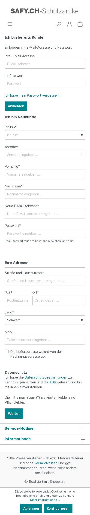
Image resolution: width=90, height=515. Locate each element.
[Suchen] (59, 24)
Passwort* (13, 225)
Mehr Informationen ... (45, 500)
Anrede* (11, 147)
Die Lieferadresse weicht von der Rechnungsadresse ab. (36, 354)
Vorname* (12, 166)
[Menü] (10, 24)
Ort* (35, 292)
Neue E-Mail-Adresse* (22, 206)
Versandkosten (45, 463)
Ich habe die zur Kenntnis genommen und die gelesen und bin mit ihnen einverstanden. (43, 382)
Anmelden (16, 106)
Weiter (14, 413)
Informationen (18, 438)
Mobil (9, 332)
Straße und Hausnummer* (24, 273)
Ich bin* (10, 127)
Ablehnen (31, 508)
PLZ (8, 292)
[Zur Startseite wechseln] (45, 11)
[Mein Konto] (69, 24)
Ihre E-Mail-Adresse (20, 56)
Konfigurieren (58, 508)
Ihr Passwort (14, 76)
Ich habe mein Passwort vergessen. (32, 95)
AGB (52, 382)
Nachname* (14, 186)
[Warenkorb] (80, 24)
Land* (9, 312)
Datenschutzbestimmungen (46, 377)
